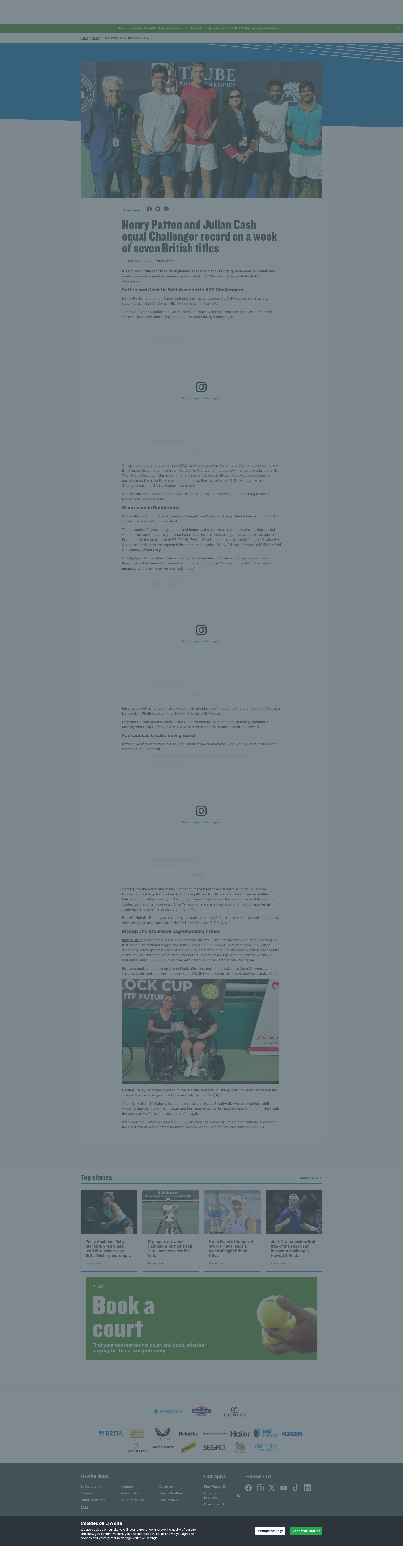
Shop (84, 1506)
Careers (87, 1493)
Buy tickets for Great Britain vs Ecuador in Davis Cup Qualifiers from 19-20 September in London (198, 28)
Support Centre (132, 1500)
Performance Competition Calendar (191, 516)
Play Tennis (212, 1486)
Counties (166, 1486)
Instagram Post (201, 451)
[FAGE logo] (201, 1411)
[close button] (398, 28)
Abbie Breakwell (217, 1103)
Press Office (130, 1493)
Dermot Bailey (134, 1090)
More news (309, 1178)
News (95, 37)
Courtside (211, 1504)
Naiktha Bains (146, 918)
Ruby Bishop (132, 940)
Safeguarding (91, 1486)
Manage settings (270, 1531)
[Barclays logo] (168, 1411)
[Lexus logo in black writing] (235, 1411)
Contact (127, 1486)
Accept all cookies (306, 1531)
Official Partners (93, 1500)
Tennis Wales (169, 1500)
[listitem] (111, 1433)
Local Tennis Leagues (213, 1495)
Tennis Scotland (171, 1493)
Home (84, 37)
